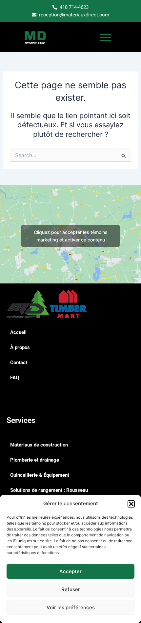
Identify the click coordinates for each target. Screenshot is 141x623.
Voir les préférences (71, 607)
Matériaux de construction (39, 445)
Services (21, 420)
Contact (18, 362)
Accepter (70, 571)
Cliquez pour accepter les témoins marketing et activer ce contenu (71, 235)
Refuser (70, 589)
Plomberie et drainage (34, 460)
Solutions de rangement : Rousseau (49, 490)
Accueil (18, 332)
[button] (131, 504)
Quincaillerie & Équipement (39, 475)
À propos (20, 347)
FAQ (14, 378)
